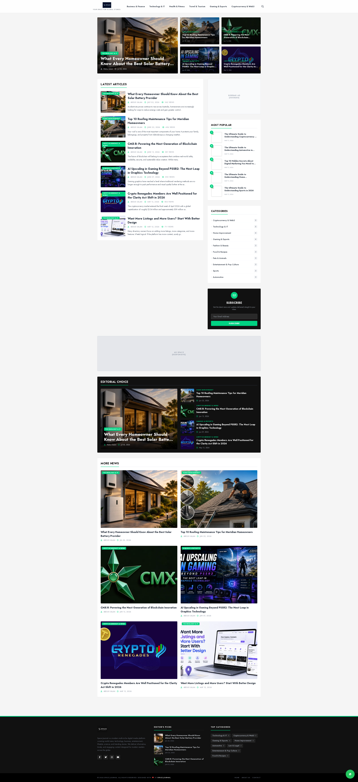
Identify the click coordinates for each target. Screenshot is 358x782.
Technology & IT (157, 6)
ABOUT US (246, 777)
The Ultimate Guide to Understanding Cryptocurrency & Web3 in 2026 (240, 137)
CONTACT (256, 777)
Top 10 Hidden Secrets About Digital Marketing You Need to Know (239, 164)
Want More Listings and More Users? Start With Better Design (164, 221)
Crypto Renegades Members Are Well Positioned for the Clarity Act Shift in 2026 (162, 196)
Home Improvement (244, 740)
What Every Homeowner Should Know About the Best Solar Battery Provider (163, 96)
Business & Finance (136, 6)
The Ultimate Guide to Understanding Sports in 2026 (239, 189)
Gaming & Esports (218, 6)
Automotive (218, 745)
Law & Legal (235, 745)
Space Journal (164, 777)
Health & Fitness (177, 6)
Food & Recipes (220, 756)
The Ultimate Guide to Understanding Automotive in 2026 (238, 150)
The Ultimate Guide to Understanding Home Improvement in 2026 (235, 177)
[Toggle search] (262, 6)
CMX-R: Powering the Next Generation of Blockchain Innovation (162, 146)
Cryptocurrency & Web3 (242, 6)
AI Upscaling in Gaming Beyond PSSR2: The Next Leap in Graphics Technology (164, 171)
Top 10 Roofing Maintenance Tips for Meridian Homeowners (158, 121)
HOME (237, 777)
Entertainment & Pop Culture (225, 750)
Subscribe (234, 323)
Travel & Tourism (197, 6)
